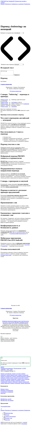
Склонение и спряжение (7, 391)
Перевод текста (5, 389)
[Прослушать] (4, 99)
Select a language (5, 371)
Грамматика (27, 4)
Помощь (7, 414)
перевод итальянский (6, 376)
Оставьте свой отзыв (6, 255)
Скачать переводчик (6, 84)
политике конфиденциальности (18, 233)
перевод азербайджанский (19, 376)
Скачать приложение (10, 416)
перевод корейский (12, 379)
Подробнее (24, 423)
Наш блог (3, 393)
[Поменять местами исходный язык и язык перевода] (15, 63)
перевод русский (16, 373)
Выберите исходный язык (7, 33)
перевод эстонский (15, 383)
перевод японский (25, 383)
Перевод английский (6, 373)
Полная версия (17, 368)
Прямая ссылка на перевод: (8, 339)
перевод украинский (23, 381)
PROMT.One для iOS (6, 399)
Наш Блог (7, 419)
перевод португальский (23, 379)
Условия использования (7, 368)
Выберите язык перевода (7, 64)
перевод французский (12, 375)
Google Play (5, 246)
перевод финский (5, 383)
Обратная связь (9, 413)
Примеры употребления (7, 390)
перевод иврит (9, 377)
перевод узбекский (13, 381)
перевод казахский (19, 377)
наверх (2, 367)
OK (1, 422)
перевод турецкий (15, 380)
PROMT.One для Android (7, 400)
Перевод (3, 4)
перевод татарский (5, 380)
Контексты (8, 4)
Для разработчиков (5, 406)
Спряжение (17, 4)
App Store (27, 244)
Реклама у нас (8, 418)
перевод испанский (23, 375)
